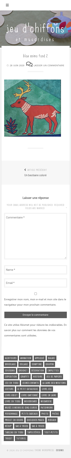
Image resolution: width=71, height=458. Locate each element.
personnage (11, 413)
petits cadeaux (30, 413)
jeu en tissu (12, 382)
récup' (8, 426)
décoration (37, 370)
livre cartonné (29, 395)
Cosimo (60, 450)
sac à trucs (22, 426)
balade (51, 358)
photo (44, 413)
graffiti (25, 376)
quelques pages (35, 419)
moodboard (30, 401)
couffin (50, 364)
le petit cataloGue (27, 388)
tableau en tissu (14, 432)
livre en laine (49, 395)
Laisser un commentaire (49, 65)
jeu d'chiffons (35, 27)
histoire (38, 376)
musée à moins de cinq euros (21, 407)
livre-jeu (47, 388)
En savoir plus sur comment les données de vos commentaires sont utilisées (35, 330)
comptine (37, 364)
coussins (10, 370)
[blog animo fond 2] (32, 135)
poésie (55, 413)
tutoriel (21, 438)
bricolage (10, 364)
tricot (8, 438)
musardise (46, 401)
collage (24, 364)
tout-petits (51, 432)
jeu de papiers (54, 376)
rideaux (52, 419)
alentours (10, 358)
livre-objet (11, 395)
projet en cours (14, 419)
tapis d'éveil (34, 432)
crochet (23, 370)
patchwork (47, 407)
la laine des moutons (54, 382)
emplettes (53, 370)
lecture (9, 388)
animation (25, 358)
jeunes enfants (30, 382)
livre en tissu (12, 401)
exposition (11, 376)
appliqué (39, 358)
